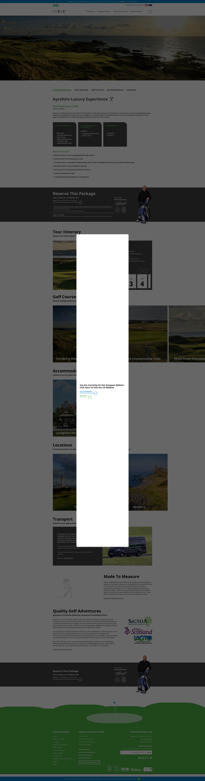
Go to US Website (86, 392)
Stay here (83, 395)
